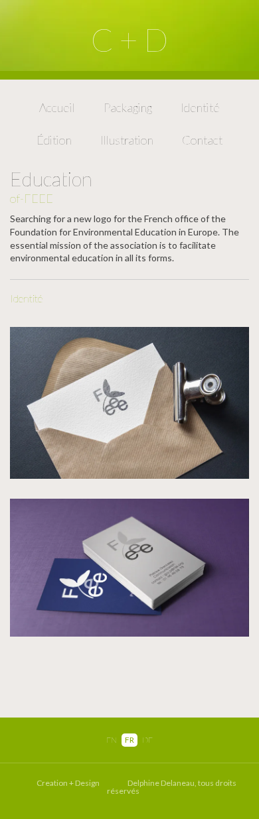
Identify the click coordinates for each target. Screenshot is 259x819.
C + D (129, 39)
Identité (200, 107)
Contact (202, 140)
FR (129, 740)
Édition (54, 140)
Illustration (126, 140)
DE (147, 740)
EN (111, 740)
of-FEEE (31, 198)
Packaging (128, 107)
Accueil (57, 107)
